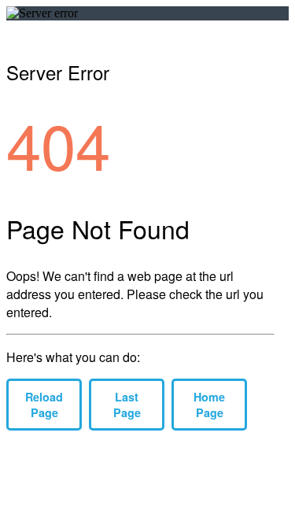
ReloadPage (44, 404)
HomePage (209, 404)
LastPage (127, 404)
